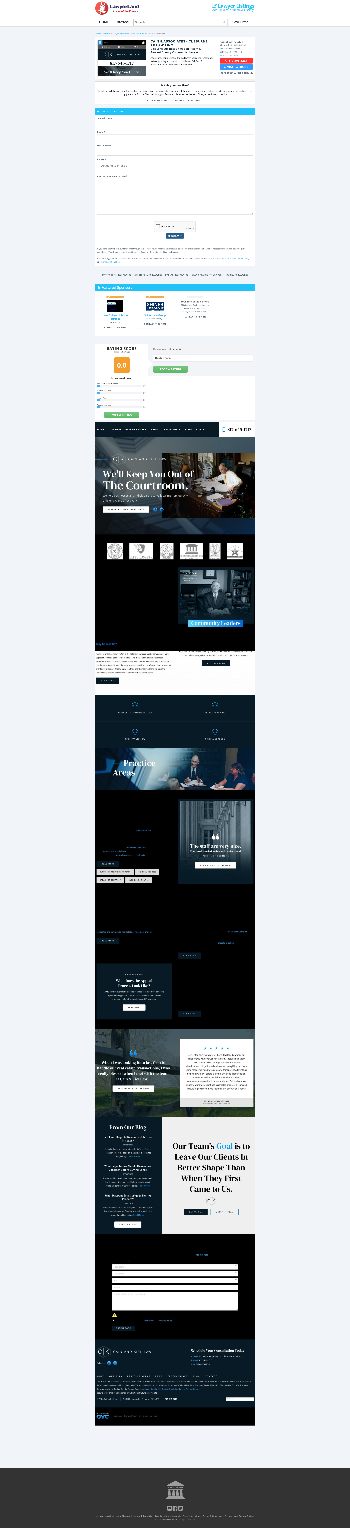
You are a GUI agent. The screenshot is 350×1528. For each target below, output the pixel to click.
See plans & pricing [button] (194, 316)
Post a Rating (121, 414)
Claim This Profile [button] (160, 100)
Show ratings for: (160, 349)
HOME (104, 22)
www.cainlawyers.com (229, 55)
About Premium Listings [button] (189, 100)
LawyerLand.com (102, 33)
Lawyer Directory (120, 33)
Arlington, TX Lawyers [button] (148, 275)
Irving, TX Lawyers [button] (237, 275)
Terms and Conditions (111, 262)
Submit (176, 236)
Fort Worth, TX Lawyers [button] (116, 275)
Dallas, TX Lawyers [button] (176, 275)
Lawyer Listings (235, 5)
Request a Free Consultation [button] (238, 73)
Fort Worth (142, 33)
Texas (132, 33)
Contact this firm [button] (115, 327)
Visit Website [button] (237, 67)
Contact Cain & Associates (111, 111)
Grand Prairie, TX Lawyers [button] (207, 275)
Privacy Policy (243, 258)
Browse (123, 22)
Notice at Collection (227, 258)
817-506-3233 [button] (237, 60)
